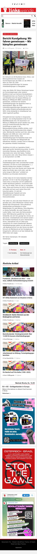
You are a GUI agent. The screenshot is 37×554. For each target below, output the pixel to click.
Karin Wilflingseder (9, 48)
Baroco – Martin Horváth (9, 23)
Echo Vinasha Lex (9, 284)
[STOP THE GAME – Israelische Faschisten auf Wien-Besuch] (23, 23)
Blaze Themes (22, 544)
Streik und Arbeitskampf (10, 34)
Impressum (18, 547)
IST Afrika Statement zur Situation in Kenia (17, 298)
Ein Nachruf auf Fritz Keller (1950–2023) (16, 372)
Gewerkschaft (24, 243)
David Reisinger (8, 339)
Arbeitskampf (13, 243)
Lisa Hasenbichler (9, 358)
